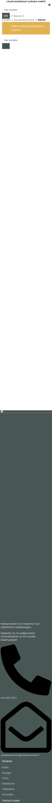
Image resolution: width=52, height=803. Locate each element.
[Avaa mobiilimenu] (3, 6)
